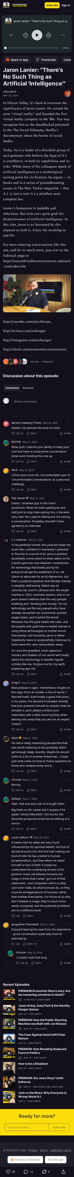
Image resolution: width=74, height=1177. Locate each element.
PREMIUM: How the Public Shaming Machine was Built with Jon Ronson (42, 1021)
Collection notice (60, 1150)
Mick (14, 470)
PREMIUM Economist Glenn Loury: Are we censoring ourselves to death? (44, 992)
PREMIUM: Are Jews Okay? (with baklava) (40, 1080)
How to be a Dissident (33, 1063)
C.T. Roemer (19, 540)
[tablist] (19, 388)
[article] (37, 995)
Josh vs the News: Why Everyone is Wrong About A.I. (42, 1094)
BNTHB (16, 442)
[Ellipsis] (69, 423)
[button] (11, 35)
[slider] (32, 48)
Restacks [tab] (28, 388)
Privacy (33, 1150)
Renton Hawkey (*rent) (26, 423)
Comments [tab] (12, 388)
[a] (37, 293)
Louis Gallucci (20, 837)
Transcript (48, 60)
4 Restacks (47, 361)
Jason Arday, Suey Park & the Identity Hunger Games (44, 1007)
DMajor (16, 798)
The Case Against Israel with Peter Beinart (41, 1036)
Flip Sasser (18, 498)
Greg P (15, 682)
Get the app (55, 1159)
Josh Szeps (9, 91)
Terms (44, 1150)
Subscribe (52, 5)
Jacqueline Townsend (25, 924)
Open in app (19, 60)
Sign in (66, 5)
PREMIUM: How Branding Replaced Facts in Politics (42, 1051)
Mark (14, 738)
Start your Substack (27, 1159)
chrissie (16, 779)
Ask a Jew (57, 1086)
